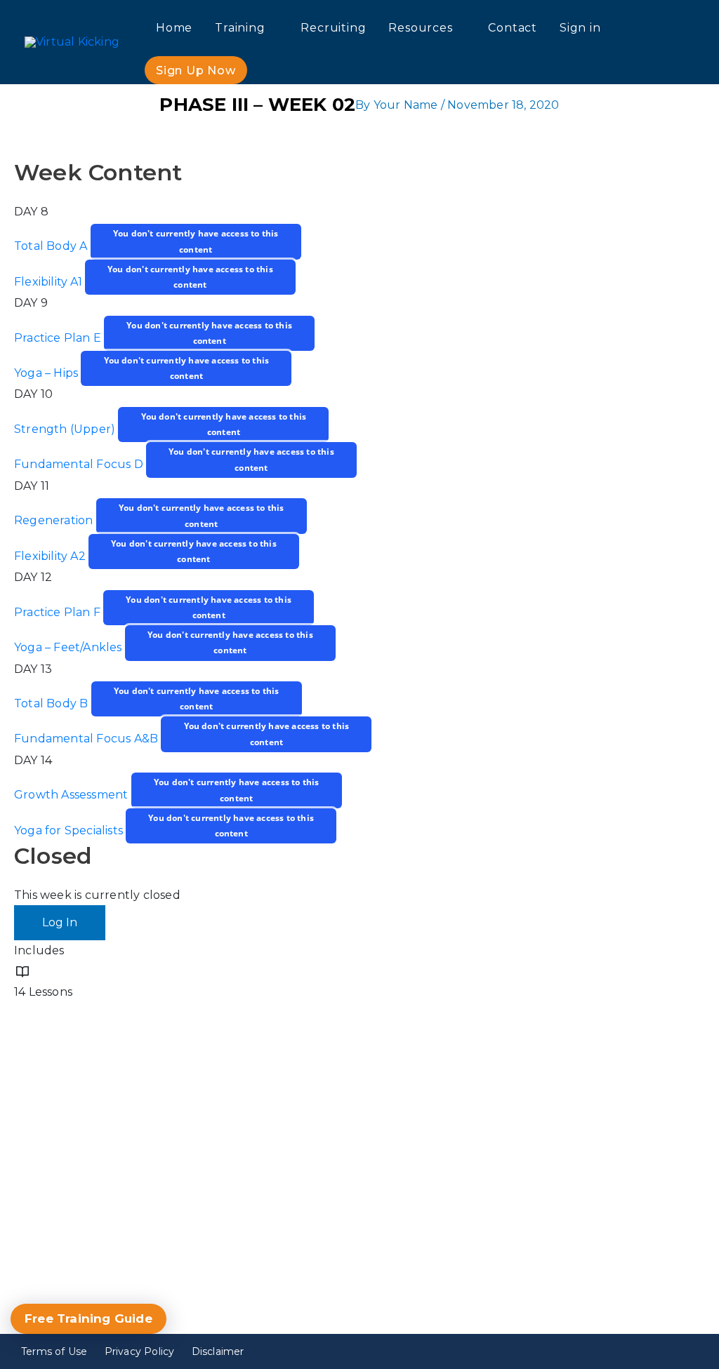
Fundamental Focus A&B (87, 739)
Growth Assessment (72, 795)
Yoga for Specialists (70, 830)
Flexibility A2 (51, 556)
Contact (512, 27)
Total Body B (52, 703)
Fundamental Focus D (80, 465)
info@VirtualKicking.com (123, 1230)
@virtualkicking (553, 1201)
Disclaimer (218, 1351)
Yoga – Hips (47, 373)
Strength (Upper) (66, 429)
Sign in (580, 27)
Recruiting (333, 27)
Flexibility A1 (49, 281)
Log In (59, 922)
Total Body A (52, 246)
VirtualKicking (548, 1264)
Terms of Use (54, 1351)
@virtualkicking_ (555, 1170)
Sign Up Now (196, 70)
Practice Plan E (59, 338)
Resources (420, 27)
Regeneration (55, 521)
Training (240, 27)
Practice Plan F (58, 612)
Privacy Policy (140, 1351)
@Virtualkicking (553, 1232)
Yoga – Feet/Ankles (69, 647)
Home (174, 27)
